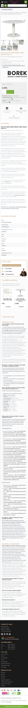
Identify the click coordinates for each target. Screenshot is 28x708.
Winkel (5, 12)
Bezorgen (3, 676)
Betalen (2, 674)
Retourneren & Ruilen (5, 683)
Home (2, 12)
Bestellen (9, 91)
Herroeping (3, 667)
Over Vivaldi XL (4, 654)
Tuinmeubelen (11, 12)
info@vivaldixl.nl (7, 631)
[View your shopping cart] (25, 2)
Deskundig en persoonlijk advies (21, 111)
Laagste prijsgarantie (5, 679)
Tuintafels (17, 12)
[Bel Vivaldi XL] (2, 5)
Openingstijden (4, 661)
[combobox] (5, 2)
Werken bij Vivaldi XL (5, 663)
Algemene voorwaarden (6, 697)
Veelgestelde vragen (5, 665)
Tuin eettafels (23, 12)
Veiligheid (3, 685)
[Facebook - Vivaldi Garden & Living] (4, 634)
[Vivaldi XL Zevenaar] (14, 1)
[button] (25, 20)
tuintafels (7, 181)
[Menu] (2, 2)
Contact (3, 659)
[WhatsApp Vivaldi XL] (5, 5)
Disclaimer (14, 697)
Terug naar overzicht (7, 9)
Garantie (3, 678)
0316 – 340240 (6, 629)
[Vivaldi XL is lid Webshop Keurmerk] (5, 693)
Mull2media (9, 702)
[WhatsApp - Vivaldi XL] (9, 634)
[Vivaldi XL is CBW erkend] (16, 693)
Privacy (19, 697)
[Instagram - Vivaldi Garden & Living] (2, 634)
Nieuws (2, 656)
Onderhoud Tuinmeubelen (7, 681)
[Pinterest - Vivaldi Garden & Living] (7, 634)
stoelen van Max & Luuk (19, 195)
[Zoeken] (25, 5)
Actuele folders (4, 657)
